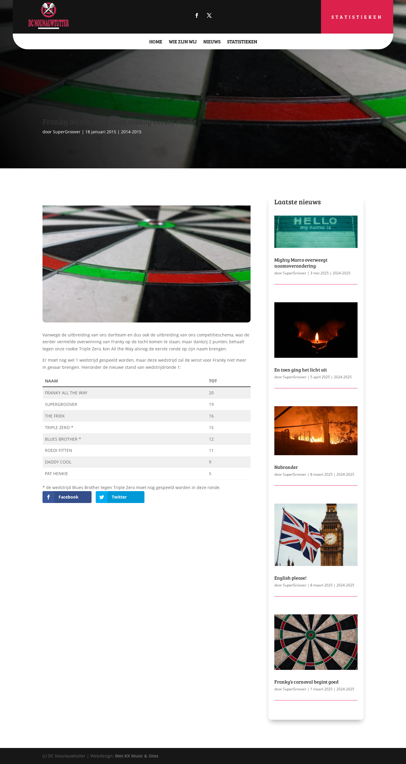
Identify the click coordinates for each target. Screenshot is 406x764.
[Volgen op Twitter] (209, 15)
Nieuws (212, 41)
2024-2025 (341, 273)
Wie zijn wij (183, 41)
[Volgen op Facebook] (197, 15)
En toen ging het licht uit (300, 369)
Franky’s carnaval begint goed (306, 681)
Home (155, 41)
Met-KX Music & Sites (136, 756)
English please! (290, 578)
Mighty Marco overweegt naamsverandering (301, 262)
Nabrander (286, 467)
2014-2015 (131, 132)
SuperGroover (67, 132)
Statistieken (357, 17)
